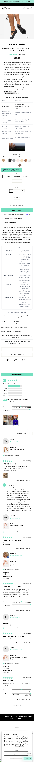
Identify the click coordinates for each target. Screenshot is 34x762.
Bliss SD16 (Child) (22, 88)
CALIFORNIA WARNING (17, 354)
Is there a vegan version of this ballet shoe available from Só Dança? (16, 342)
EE (22, 191)
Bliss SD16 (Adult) (9, 86)
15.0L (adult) (17, 181)
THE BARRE (27, 1)
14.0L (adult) (26, 176)
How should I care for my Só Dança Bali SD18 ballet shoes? (16, 336)
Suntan (25, 160)
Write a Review (17, 374)
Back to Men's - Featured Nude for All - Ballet (18, 717)
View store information (10, 222)
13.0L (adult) (17, 176)
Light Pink (17, 160)
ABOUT (16, 727)
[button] (17, 55)
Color (17, 154)
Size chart (17, 349)
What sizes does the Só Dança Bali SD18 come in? (15, 317)
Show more (16, 705)
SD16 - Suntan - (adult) (17, 449)
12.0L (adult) (7, 176)
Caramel (3, 160)
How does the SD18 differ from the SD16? (14, 328)
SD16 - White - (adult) (17, 526)
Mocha (19, 165)
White (29, 160)
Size (17, 173)
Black (10, 160)
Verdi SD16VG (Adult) (10, 91)
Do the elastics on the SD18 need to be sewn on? (16, 323)
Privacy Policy (19, 746)
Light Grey (14, 160)
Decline (16, 754)
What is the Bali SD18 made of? (11, 331)
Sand (21, 160)
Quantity (17, 197)
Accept (16, 750)
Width (17, 187)
